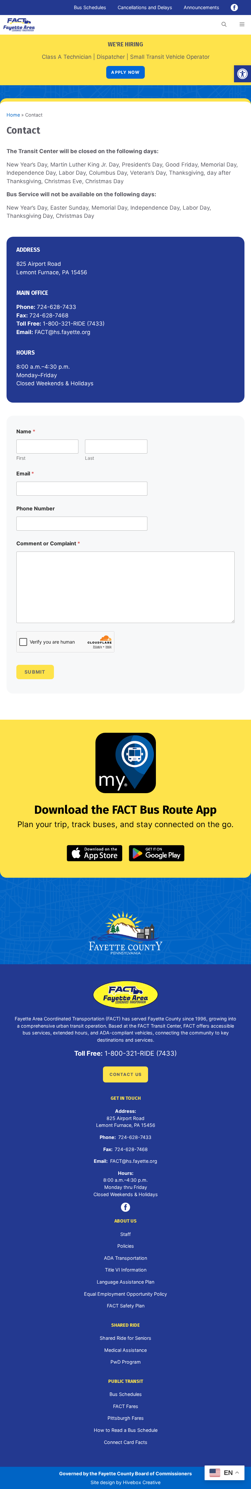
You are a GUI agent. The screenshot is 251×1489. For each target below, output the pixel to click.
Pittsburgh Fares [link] (126, 1418)
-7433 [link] (68, 307)
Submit (35, 672)
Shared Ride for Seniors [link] (125, 1338)
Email (25, 474)
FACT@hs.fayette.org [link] (62, 332)
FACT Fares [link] (125, 1406)
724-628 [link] (48, 307)
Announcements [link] (201, 7)
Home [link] (13, 115)
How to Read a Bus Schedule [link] (126, 1430)
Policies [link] (125, 1246)
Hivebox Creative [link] (141, 1482)
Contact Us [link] (125, 1074)
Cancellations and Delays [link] (145, 7)
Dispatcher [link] (111, 57)
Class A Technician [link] (67, 57)
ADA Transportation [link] (125, 1258)
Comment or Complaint (48, 543)
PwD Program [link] (125, 1362)
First (20, 458)
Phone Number (35, 508)
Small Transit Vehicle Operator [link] (169, 57)
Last (89, 458)
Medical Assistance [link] (125, 1350)
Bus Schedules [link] (90, 7)
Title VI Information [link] (125, 1270)
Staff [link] (125, 1234)
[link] (242, 73)
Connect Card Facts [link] (125, 1442)
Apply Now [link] (125, 72)
